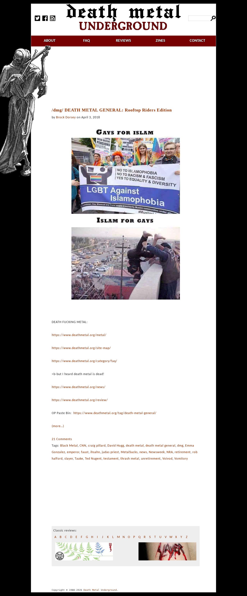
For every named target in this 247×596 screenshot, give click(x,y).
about (50, 41)
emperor (73, 452)
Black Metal (69, 445)
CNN (83, 445)
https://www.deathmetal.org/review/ (80, 400)
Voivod (167, 459)
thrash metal (129, 459)
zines (160, 41)
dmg (180, 445)
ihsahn (95, 452)
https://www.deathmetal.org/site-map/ (81, 348)
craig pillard (97, 445)
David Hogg (115, 445)
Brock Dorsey (66, 117)
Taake (79, 459)
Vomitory (181, 459)
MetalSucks (129, 452)
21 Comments (62, 439)
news (143, 452)
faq (86, 41)
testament (111, 459)
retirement (183, 452)
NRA (170, 452)
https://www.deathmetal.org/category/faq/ (84, 361)
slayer (68, 459)
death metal (135, 445)
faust (85, 452)
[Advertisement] (128, 77)
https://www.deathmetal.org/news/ (78, 387)
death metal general (160, 445)
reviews (123, 41)
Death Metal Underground (100, 590)
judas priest (110, 452)
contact (197, 41)
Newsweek (157, 452)
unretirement (151, 459)
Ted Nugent (93, 459)
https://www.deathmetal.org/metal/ (79, 335)
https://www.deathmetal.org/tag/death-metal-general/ (114, 413)
